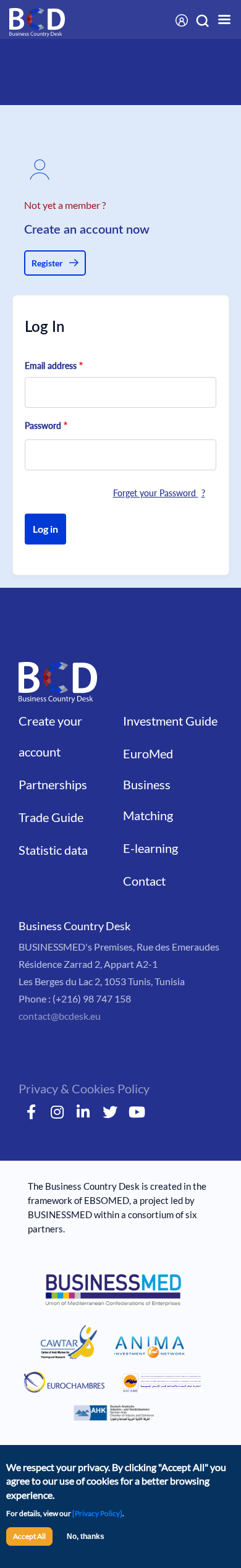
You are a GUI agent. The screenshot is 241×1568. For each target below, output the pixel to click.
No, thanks (85, 1536)
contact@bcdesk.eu (60, 1016)
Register (47, 263)
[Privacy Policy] (97, 1513)
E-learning (150, 848)
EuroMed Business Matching (148, 784)
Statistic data (53, 849)
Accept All (29, 1536)
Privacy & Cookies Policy (84, 1088)
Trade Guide (51, 817)
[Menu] (216, 21)
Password (43, 425)
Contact (144, 880)
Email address (51, 365)
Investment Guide (170, 720)
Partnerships (53, 784)
